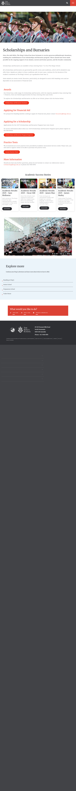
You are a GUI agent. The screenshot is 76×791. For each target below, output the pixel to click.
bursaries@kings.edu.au (63, 114)
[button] (67, 2)
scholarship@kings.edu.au (12, 164)
